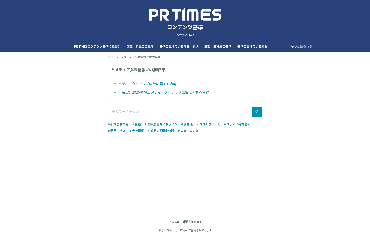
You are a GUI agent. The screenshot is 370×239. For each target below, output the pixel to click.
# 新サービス (116, 130)
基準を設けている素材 (252, 46)
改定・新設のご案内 (140, 46)
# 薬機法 (187, 124)
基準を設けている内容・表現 (179, 46)
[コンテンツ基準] (185, 14)
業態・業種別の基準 (217, 46)
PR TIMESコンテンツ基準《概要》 (97, 46)
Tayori (184, 230)
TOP (110, 57)
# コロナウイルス (208, 124)
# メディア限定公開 (161, 130)
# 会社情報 (136, 130)
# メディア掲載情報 (237, 124)
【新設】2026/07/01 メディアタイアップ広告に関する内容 (163, 92)
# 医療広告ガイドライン (161, 124)
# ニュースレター (189, 130)
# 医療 (136, 124)
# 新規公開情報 (118, 124)
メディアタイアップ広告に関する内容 (147, 83)
